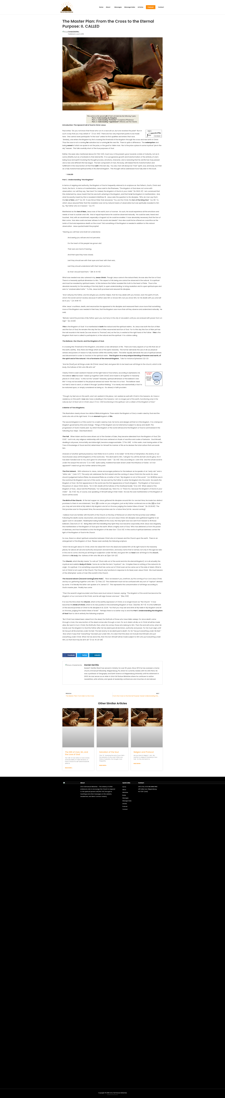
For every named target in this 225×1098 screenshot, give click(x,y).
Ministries (125, 792)
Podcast (124, 806)
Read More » (69, 768)
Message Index (126, 801)
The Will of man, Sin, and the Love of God (76, 753)
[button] (69, 655)
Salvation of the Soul (109, 752)
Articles (124, 804)
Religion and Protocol (144, 752)
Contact (125, 809)
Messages (125, 798)
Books (124, 795)
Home (124, 787)
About (124, 789)
